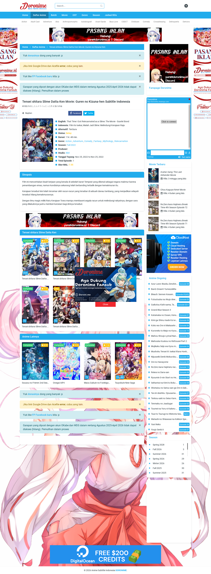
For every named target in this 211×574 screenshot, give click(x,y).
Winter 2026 (168, 463)
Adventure (47, 22)
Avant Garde (100, 22)
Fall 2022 (71, 145)
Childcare (135, 22)
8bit (68, 153)
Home (25, 47)
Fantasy (97, 141)
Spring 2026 (168, 459)
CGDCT (125, 22)
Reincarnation (121, 141)
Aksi (57, 22)
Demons (186, 22)
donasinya (33, 55)
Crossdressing (159, 22)
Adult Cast (35, 22)
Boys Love (114, 22)
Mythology (108, 141)
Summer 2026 (168, 454)
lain (81, 66)
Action (24, 22)
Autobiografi (86, 22)
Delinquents (174, 22)
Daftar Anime (38, 47)
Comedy (146, 22)
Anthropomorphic (70, 22)
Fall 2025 (168, 468)
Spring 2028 (168, 444)
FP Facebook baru (42, 76)
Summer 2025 (168, 473)
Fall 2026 (168, 449)
